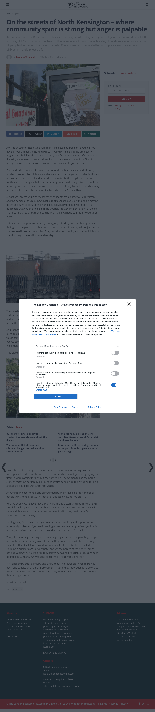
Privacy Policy (94, 407)
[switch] (115, 353)
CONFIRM (55, 396)
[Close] (130, 305)
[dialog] (77, 356)
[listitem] (77, 346)
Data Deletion (60, 407)
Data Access (77, 407)
